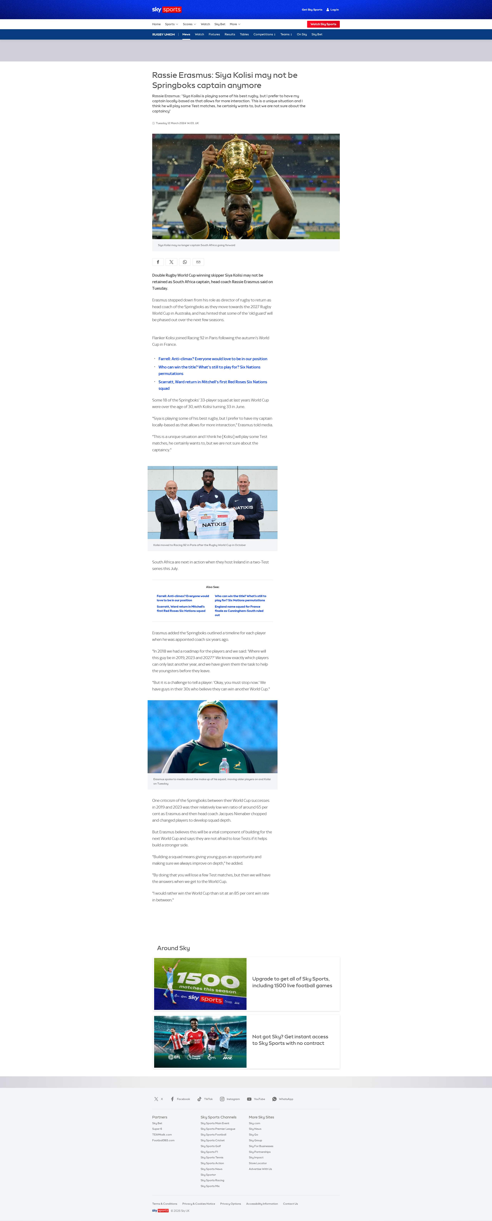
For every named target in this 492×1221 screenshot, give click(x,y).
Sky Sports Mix (210, 1186)
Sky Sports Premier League (218, 1128)
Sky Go (253, 1134)
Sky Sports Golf (211, 1146)
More (233, 24)
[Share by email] (198, 262)
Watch (205, 24)
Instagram (233, 1099)
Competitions (263, 34)
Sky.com (254, 1123)
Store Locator (258, 1163)
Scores (188, 24)
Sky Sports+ (208, 1174)
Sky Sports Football (213, 1134)
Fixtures (214, 34)
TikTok (208, 1099)
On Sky (302, 34)
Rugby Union (163, 34)
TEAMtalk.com (162, 1134)
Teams (285, 34)
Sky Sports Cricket (213, 1140)
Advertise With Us (260, 1169)
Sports (170, 24)
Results (230, 34)
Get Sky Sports (312, 9)
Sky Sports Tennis (212, 1157)
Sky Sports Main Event (215, 1123)
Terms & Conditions (164, 1203)
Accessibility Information (262, 1203)
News (186, 34)
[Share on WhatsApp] (185, 262)
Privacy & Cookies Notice (198, 1203)
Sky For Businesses (261, 1146)
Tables (244, 34)
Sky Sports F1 (209, 1151)
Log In (335, 9)
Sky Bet (219, 24)
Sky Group (255, 1140)
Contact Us (290, 1203)
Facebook (183, 1099)
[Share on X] (171, 262)
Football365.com (163, 1140)
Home (156, 24)
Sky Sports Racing (212, 1180)
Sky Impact (256, 1157)
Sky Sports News (211, 1169)
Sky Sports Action (212, 1163)
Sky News (255, 1128)
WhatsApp (286, 1099)
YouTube (259, 1099)
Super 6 (157, 1128)
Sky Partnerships (260, 1151)
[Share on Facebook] (158, 262)
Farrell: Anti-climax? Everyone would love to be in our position (213, 358)
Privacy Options (230, 1203)
